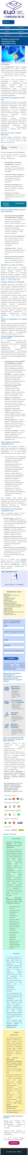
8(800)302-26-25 (13, 520)
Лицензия (7, 35)
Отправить (11, 658)
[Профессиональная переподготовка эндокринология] (14, 581)
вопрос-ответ (16, 279)
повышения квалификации (8, 278)
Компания (7, 645)
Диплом (7, 31)
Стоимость (21, 27)
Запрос (21, 35)
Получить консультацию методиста (13, 204)
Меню (7, 22)
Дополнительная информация (13, 651)
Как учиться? (21, 31)
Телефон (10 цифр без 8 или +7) (14, 632)
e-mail (6, 640)
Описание (7, 27)
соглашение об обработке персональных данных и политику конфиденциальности (14, 667)
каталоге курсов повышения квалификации (13, 94)
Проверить (14, 1143)
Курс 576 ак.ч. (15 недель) (14, 584)
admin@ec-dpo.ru (22, 521)
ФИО (5, 626)
